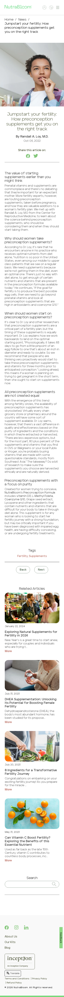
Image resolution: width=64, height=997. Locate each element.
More (8, 651)
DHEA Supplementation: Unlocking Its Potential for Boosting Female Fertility (30, 703)
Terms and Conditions (17, 979)
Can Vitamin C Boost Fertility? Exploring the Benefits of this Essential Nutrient (27, 841)
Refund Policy (14, 983)
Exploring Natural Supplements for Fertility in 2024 (31, 633)
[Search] (54, 884)
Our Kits (10, 942)
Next (41, 569)
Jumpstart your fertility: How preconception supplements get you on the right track (29, 27)
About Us (11, 936)
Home (9, 19)
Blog (7, 947)
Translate (14, 973)
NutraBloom (21, 987)
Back (23, 569)
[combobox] (32, 884)
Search (32, 878)
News (22, 19)
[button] (57, 7)
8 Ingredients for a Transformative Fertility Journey (31, 772)
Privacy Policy (39, 979)
